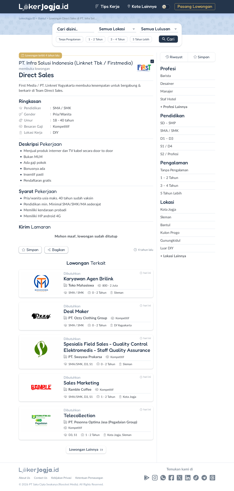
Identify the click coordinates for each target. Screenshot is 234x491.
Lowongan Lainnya (83, 449)
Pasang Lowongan (195, 6)
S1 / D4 (166, 146)
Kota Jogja (168, 209)
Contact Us (40, 478)
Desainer (167, 84)
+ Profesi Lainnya (173, 107)
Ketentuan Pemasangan (89, 478)
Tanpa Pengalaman (69, 39)
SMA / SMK (169, 131)
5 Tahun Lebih (141, 39)
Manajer (166, 91)
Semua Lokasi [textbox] (112, 28)
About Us (24, 478)
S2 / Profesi (169, 154)
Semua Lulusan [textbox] (155, 28)
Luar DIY (166, 248)
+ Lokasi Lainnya (173, 256)
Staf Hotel (168, 99)
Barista (165, 76)
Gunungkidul (170, 240)
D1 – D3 (166, 138)
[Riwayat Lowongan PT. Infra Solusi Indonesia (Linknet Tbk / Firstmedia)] (144, 75)
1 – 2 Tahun (95, 39)
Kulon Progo (170, 233)
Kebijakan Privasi (61, 478)
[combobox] (117, 29)
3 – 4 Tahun (118, 39)
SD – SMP (168, 123)
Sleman (165, 217)
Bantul (165, 225)
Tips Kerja (109, 6)
